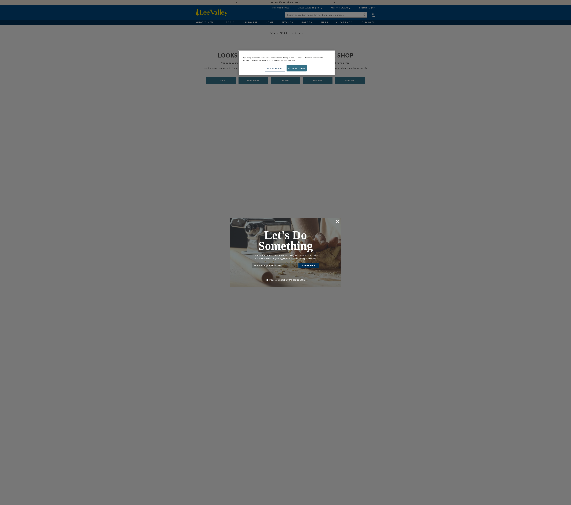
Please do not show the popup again (287, 279)
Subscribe (308, 265)
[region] (286, 63)
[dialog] (285, 252)
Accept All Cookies (296, 68)
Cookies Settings (274, 68)
